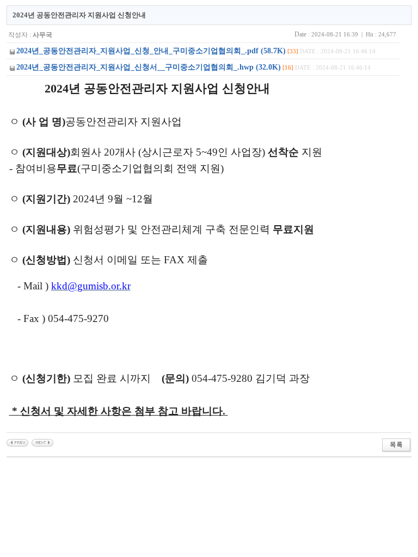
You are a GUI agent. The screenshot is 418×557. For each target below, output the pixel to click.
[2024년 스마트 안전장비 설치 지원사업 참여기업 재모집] (17, 442)
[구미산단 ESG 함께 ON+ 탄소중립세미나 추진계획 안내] (42, 442)
